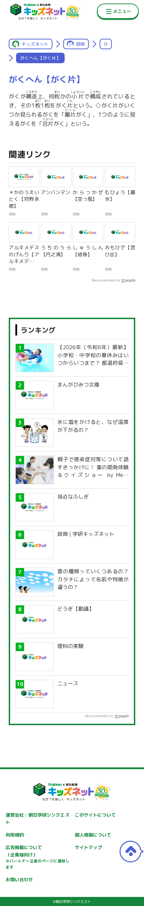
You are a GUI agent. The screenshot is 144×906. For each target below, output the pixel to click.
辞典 (80, 44)
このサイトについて (95, 815)
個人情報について (93, 835)
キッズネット (35, 44)
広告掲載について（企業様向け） (37, 857)
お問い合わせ (19, 879)
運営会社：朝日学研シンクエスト (37, 818)
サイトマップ (88, 847)
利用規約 (15, 835)
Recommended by (106, 280)
